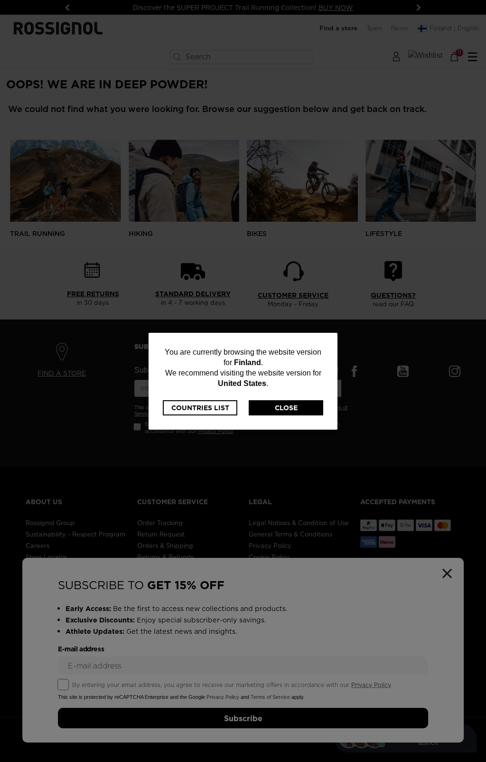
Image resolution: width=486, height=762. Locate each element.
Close (286, 408)
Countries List (200, 408)
